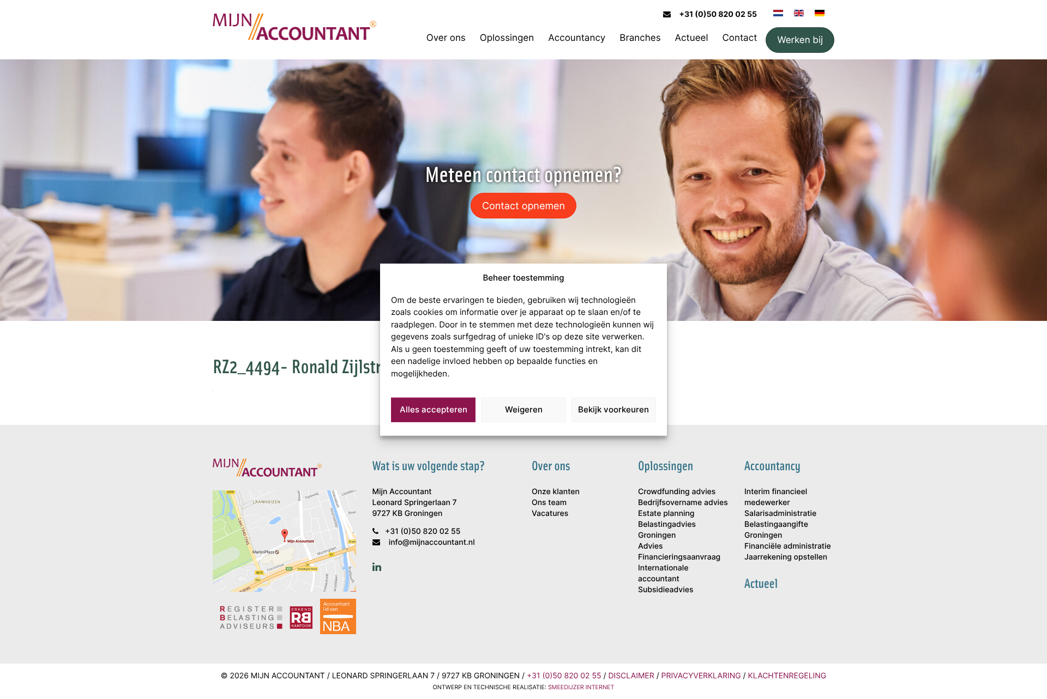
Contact (739, 37)
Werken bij (800, 39)
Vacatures (550, 513)
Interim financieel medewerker (775, 497)
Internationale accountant (663, 573)
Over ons (446, 37)
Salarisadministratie (780, 513)
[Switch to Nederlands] (778, 12)
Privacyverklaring (701, 676)
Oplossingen (507, 37)
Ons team (549, 502)
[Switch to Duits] (819, 12)
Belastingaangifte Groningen (776, 529)
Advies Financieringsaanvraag (679, 551)
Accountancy (576, 37)
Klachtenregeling (787, 676)
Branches (639, 37)
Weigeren (524, 409)
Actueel (691, 37)
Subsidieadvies (665, 590)
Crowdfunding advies (676, 492)
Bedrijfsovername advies (683, 502)
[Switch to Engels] (799, 12)
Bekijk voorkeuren (613, 409)
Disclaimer (631, 676)
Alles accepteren (433, 409)
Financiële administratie (787, 546)
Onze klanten (556, 492)
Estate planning (666, 513)
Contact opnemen (523, 205)
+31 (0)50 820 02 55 (718, 14)
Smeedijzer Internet (581, 687)
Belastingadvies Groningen (667, 529)
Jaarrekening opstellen (785, 557)
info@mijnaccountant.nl (432, 542)
